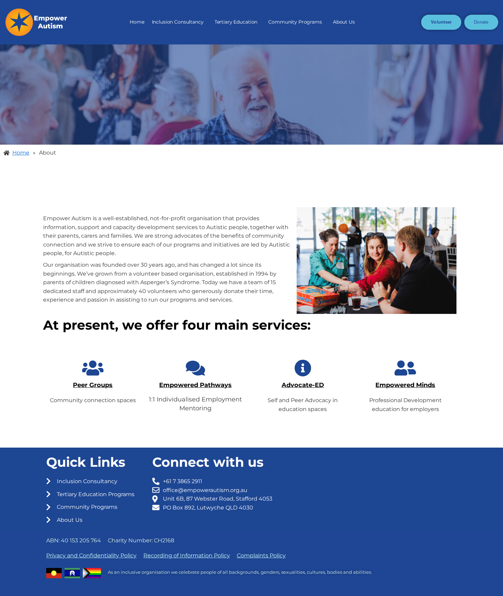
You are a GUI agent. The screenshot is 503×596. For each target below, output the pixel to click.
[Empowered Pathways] (195, 367)
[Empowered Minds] (405, 367)
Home (137, 22)
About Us (344, 22)
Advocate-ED (303, 385)
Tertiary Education (236, 22)
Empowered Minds (405, 385)
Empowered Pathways (195, 385)
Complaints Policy (261, 555)
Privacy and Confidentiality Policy (91, 555)
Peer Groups (93, 385)
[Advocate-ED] (302, 367)
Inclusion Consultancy (178, 22)
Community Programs (295, 22)
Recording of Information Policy (186, 555)
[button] (179, 22)
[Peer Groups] (92, 367)
